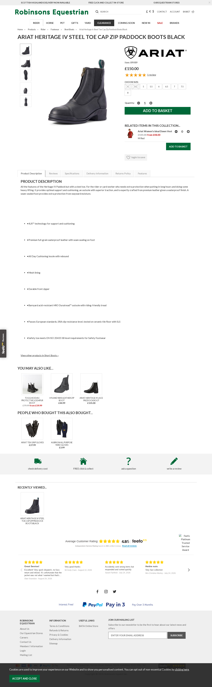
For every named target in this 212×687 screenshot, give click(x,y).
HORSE (50, 22)
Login (23, 650)
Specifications (72, 173)
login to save (138, 157)
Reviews (53, 173)
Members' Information (31, 646)
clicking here (182, 669)
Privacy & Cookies (58, 634)
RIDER (36, 22)
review (151, 74)
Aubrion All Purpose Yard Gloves (61, 443)
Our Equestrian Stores (166, 2)
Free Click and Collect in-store (106, 2)
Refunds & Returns (59, 630)
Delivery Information (97, 173)
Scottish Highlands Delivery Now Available (45, 2)
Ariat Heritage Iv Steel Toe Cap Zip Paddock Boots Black (32, 521)
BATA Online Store (88, 626)
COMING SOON (126, 22)
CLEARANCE (104, 22)
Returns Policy (123, 173)
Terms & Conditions (59, 626)
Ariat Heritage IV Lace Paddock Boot (91, 399)
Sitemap (53, 643)
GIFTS (74, 22)
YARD (88, 22)
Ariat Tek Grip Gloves (32, 442)
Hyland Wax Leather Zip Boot (62, 399)
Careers (24, 637)
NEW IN (146, 22)
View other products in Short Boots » (40, 355)
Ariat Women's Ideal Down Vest (155, 131)
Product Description (31, 173)
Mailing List (26, 655)
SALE (160, 22)
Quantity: (130, 103)
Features (142, 173)
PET (62, 22)
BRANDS (174, 22)
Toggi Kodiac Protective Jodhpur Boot (32, 400)
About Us (24, 628)
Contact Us (25, 641)
